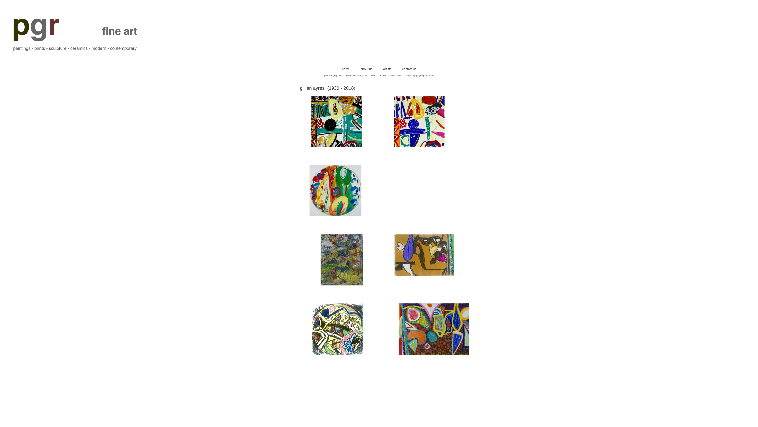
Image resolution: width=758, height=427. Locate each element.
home (346, 69)
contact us (409, 69)
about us (366, 69)
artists (387, 69)
